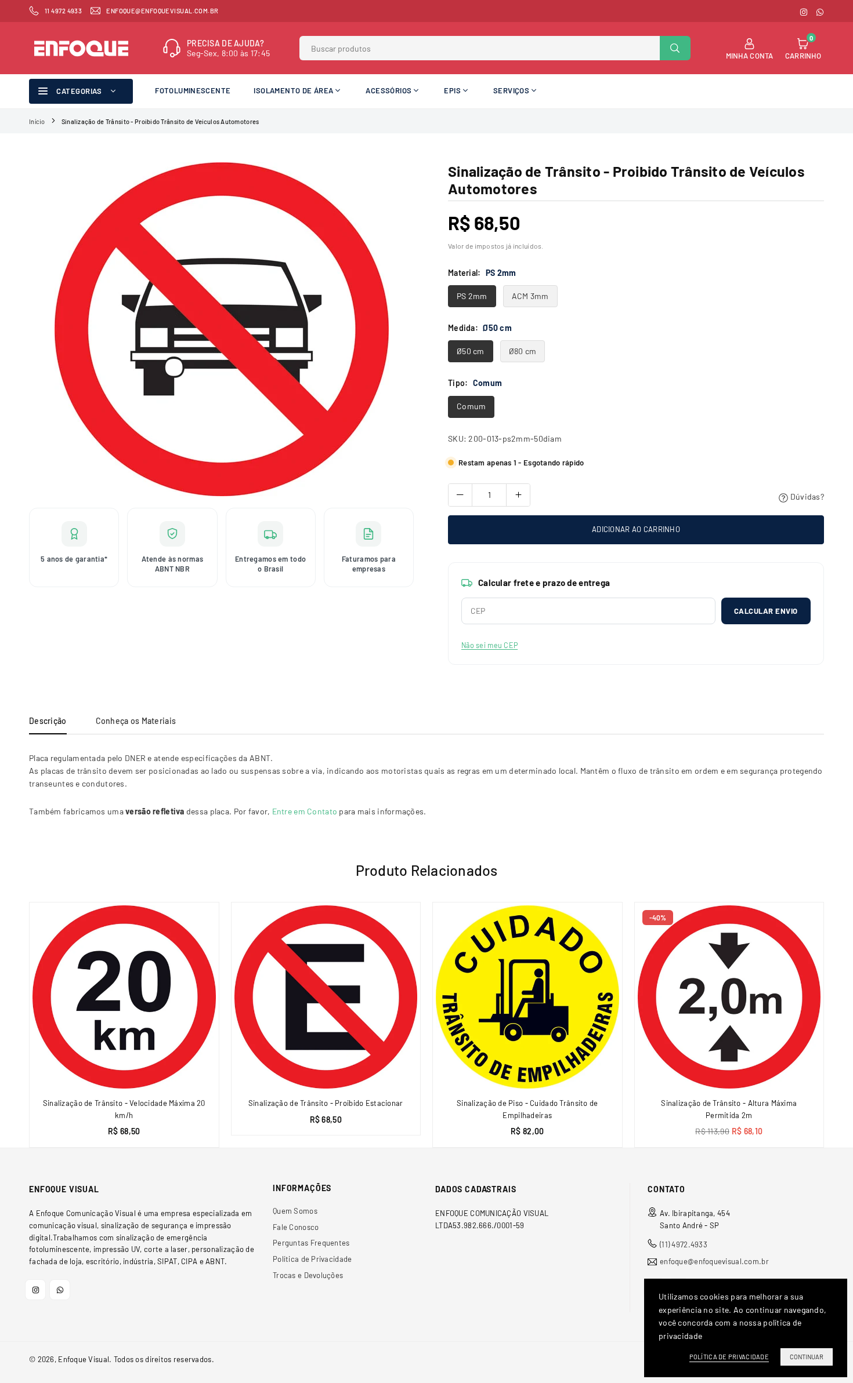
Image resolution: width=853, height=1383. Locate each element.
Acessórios (388, 90)
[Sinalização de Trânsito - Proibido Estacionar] (326, 997)
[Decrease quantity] (460, 495)
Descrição (48, 721)
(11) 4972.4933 (683, 1244)
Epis (452, 90)
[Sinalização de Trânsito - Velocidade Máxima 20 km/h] (124, 997)
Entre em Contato (304, 811)
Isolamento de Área (293, 90)
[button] (830, 1029)
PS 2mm (472, 296)
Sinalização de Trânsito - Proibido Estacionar (325, 1103)
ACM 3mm (530, 296)
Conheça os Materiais (136, 721)
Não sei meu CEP (489, 645)
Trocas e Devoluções (308, 1275)
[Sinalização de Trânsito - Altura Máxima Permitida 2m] (729, 997)
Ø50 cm (471, 351)
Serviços (511, 90)
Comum (471, 406)
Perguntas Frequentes (311, 1242)
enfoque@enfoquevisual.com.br (714, 1261)
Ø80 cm (523, 351)
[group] (221, 329)
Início (37, 121)
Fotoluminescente (192, 90)
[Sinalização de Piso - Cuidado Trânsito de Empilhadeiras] (527, 997)
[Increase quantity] (518, 495)
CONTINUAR (806, 1356)
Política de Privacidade (312, 1259)
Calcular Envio (766, 611)
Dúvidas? (806, 496)
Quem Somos (295, 1210)
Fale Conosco (296, 1227)
